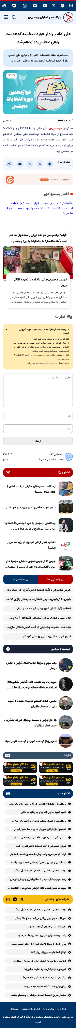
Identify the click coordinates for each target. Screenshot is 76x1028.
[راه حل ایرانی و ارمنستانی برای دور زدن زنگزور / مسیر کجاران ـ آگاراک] (66, 723)
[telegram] (62, 6)
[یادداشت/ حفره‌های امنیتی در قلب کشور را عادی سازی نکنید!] (66, 489)
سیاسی (7, 121)
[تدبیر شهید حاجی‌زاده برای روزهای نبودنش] (66, 508)
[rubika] (35, 6)
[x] (54, 6)
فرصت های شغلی (30, 1009)
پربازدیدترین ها (55, 579)
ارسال (38, 441)
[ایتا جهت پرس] (38, 180)
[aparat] (4, 6)
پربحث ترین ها (20, 579)
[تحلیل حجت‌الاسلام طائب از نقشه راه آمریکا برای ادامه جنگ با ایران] (66, 704)
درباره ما (62, 1009)
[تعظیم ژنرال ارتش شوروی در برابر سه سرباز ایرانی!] (66, 545)
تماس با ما (48, 1009)
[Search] (14, 17)
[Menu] (6, 17)
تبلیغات (14, 1009)
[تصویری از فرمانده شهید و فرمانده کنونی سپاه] (66, 741)
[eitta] (24, 6)
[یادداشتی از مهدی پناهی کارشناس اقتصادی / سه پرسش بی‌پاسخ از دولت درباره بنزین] (66, 526)
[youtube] (45, 6)
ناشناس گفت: (55, 455)
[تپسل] (41, 764)
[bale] (14, 6)
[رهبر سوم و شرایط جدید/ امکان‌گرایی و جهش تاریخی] (66, 666)
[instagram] (71, 6)
